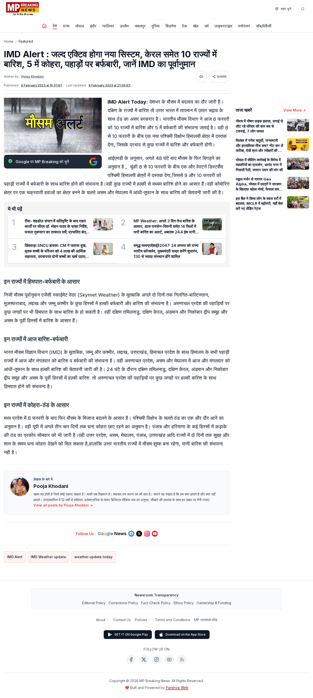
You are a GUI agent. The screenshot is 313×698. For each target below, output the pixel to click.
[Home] (44, 26)
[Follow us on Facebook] (131, 534)
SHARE (222, 76)
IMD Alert (14, 557)
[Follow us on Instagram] (147, 534)
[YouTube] (169, 659)
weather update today (93, 557)
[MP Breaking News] (22, 9)
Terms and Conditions (172, 620)
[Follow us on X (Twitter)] (139, 534)
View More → (294, 110)
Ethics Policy (184, 603)
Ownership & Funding (214, 603)
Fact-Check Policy (156, 603)
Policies (141, 620)
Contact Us (122, 620)
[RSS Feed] (182, 659)
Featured (26, 41)
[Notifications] (302, 8)
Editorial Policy (94, 603)
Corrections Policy (123, 603)
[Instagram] (156, 659)
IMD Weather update (48, 557)
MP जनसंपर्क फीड (205, 620)
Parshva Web (177, 688)
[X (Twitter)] (144, 659)
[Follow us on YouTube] (155, 534)
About (100, 620)
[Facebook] (131, 659)
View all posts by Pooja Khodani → (63, 505)
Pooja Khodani (32, 76)
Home (8, 41)
